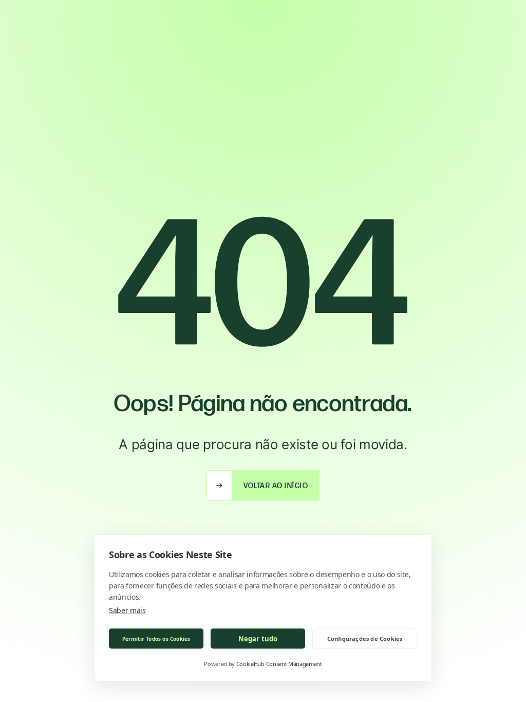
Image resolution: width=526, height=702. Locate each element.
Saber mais (127, 610)
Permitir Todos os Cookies (156, 638)
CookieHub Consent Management (279, 664)
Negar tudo (258, 638)
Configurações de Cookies (365, 638)
